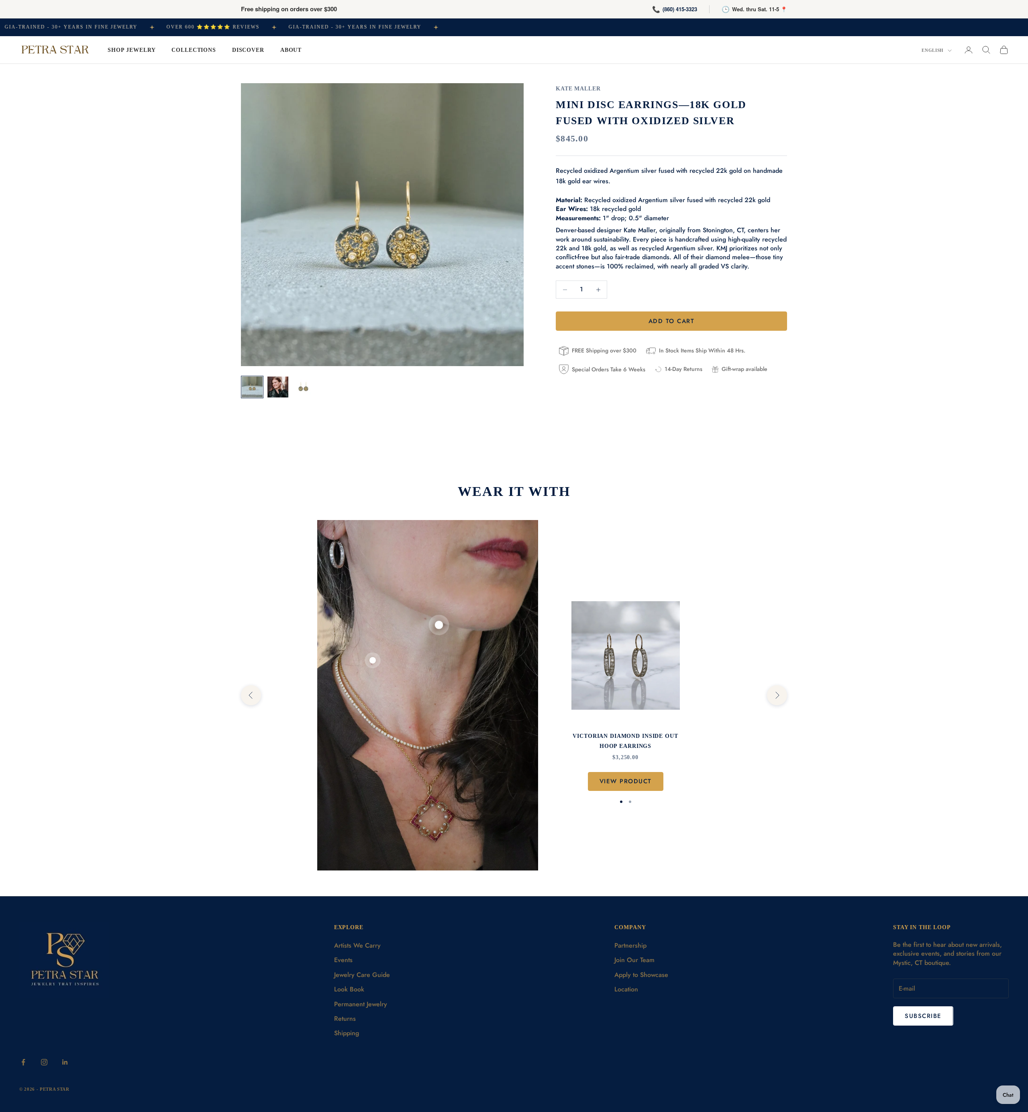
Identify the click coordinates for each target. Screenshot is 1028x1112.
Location (626, 989)
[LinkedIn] (65, 1062)
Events (343, 960)
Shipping (346, 1033)
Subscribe (923, 1016)
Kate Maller (578, 88)
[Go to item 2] (278, 387)
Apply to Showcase (641, 974)
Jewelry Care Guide (362, 974)
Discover (248, 50)
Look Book (349, 989)
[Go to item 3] (303, 387)
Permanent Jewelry (360, 1004)
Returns (345, 1018)
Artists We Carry (357, 945)
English (933, 50)
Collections (193, 50)
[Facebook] (23, 1062)
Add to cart (672, 321)
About (291, 50)
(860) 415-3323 (680, 9)
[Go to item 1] (252, 387)
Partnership (630, 945)
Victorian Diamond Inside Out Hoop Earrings (625, 741)
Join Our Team (634, 960)
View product (626, 781)
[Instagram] (44, 1062)
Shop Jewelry (131, 50)
